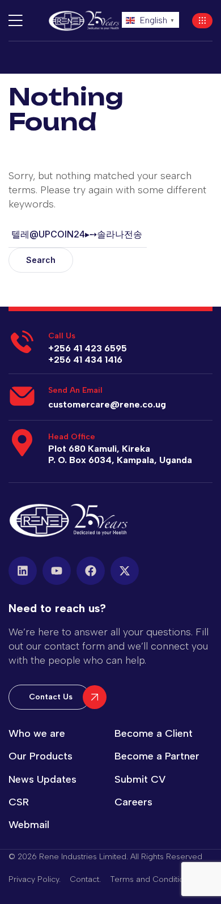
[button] (202, 20)
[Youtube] (56, 571)
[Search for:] (77, 234)
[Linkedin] (22, 571)
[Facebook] (90, 571)
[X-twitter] (124, 571)
